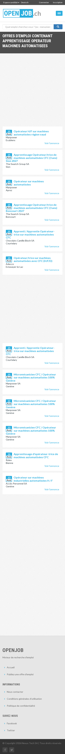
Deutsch (24, 2)
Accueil (10, 667)
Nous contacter (15, 691)
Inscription (57, 2)
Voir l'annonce (51, 143)
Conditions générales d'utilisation (24, 698)
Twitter (11, 730)
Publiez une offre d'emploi (20, 674)
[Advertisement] (32, 92)
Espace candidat (10, 2)
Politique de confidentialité (21, 705)
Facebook (12, 723)
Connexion (44, 2)
